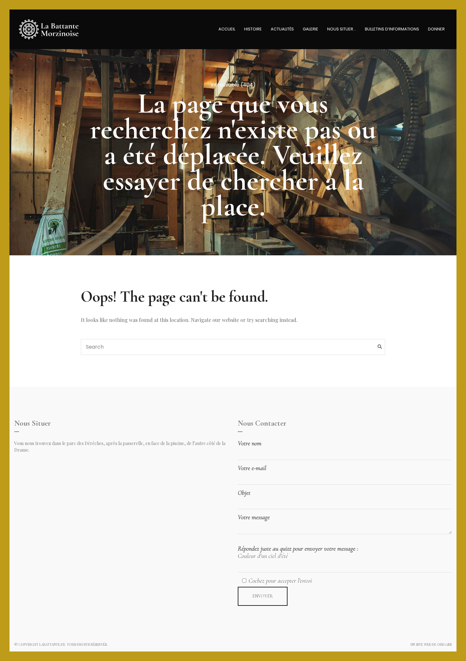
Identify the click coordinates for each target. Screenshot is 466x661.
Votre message (254, 517)
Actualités (282, 29)
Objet (244, 493)
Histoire (253, 29)
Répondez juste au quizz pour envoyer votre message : (298, 552)
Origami (444, 644)
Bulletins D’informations (392, 29)
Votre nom (250, 443)
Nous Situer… (341, 29)
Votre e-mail (252, 468)
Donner (436, 29)
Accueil (226, 29)
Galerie (310, 29)
